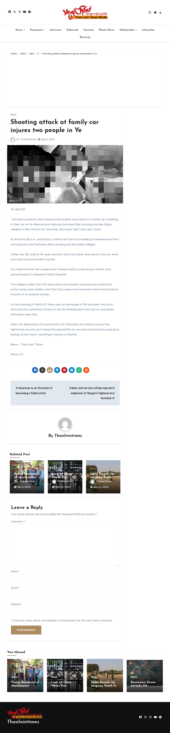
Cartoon (88, 30)
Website (16, 604)
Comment (18, 521)
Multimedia (127, 30)
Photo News (107, 30)
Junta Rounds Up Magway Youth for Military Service (104, 686)
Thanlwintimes (29, 139)
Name (15, 571)
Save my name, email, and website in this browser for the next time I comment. (63, 620)
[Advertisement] (85, 80)
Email (15, 587)
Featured (36, 30)
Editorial (72, 30)
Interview (56, 30)
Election (85, 37)
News (19, 30)
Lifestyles (148, 30)
